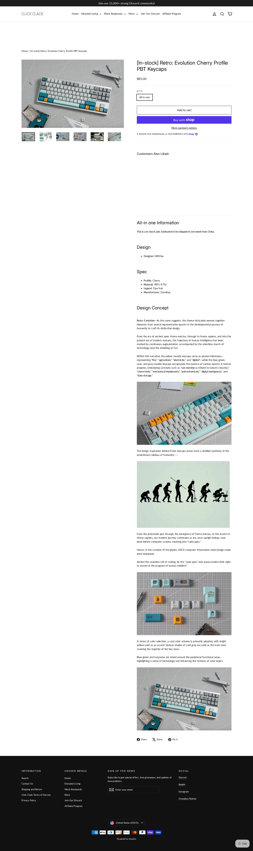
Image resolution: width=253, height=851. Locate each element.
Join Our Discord (150, 13)
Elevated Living (90, 13)
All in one (144, 97)
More (132, 13)
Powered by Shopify (126, 839)
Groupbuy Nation (187, 798)
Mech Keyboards (113, 13)
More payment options (184, 127)
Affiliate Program (171, 13)
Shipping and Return (32, 789)
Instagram (184, 791)
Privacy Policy (29, 800)
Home (75, 13)
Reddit (182, 784)
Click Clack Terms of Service (36, 794)
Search (25, 778)
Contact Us (27, 783)
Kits (140, 91)
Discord (183, 777)
